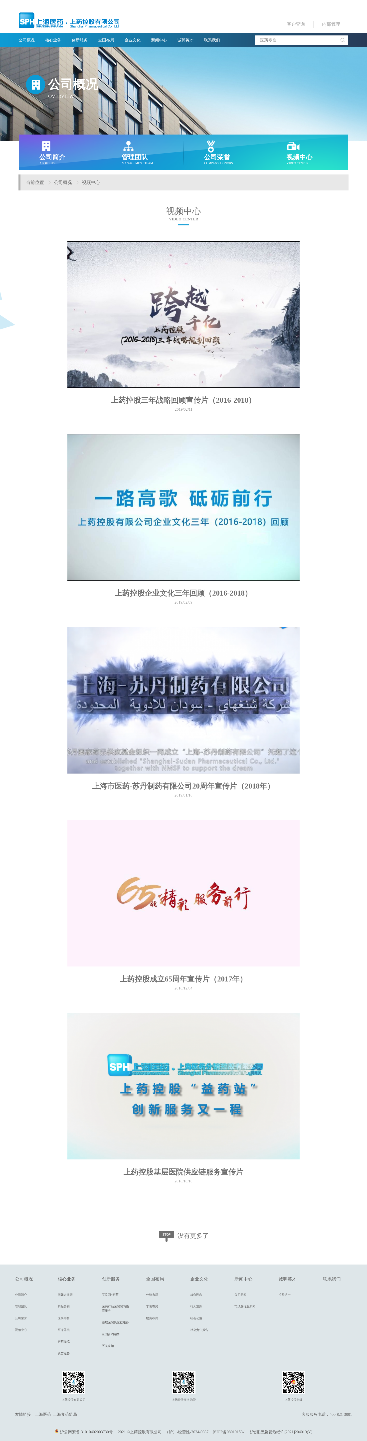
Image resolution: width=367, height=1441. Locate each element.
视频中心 (91, 182)
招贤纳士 (285, 1294)
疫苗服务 (64, 1353)
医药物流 (64, 1341)
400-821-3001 (341, 1414)
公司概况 (27, 40)
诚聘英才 (185, 40)
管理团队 (21, 1306)
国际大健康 (65, 1294)
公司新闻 (240, 1294)
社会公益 (196, 1318)
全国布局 (106, 40)
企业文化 (133, 40)
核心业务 (53, 40)
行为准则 (196, 1306)
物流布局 (152, 1318)
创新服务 (80, 40)
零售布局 (152, 1306)
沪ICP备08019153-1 (229, 1432)
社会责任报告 (199, 1330)
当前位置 (35, 182)
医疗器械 (64, 1330)
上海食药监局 (65, 1414)
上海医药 (43, 1414)
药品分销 (64, 1306)
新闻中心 (159, 40)
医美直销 (108, 1346)
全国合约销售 (111, 1334)
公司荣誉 (21, 1318)
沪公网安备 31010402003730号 (86, 1432)
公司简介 (21, 1294)
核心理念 (196, 1294)
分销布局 (152, 1294)
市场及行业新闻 (244, 1306)
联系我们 (212, 40)
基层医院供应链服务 (115, 1322)
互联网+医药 (110, 1294)
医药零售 (64, 1318)
